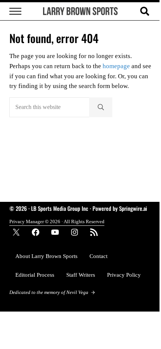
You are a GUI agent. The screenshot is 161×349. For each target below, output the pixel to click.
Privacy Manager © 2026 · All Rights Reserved (56, 221)
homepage (116, 66)
